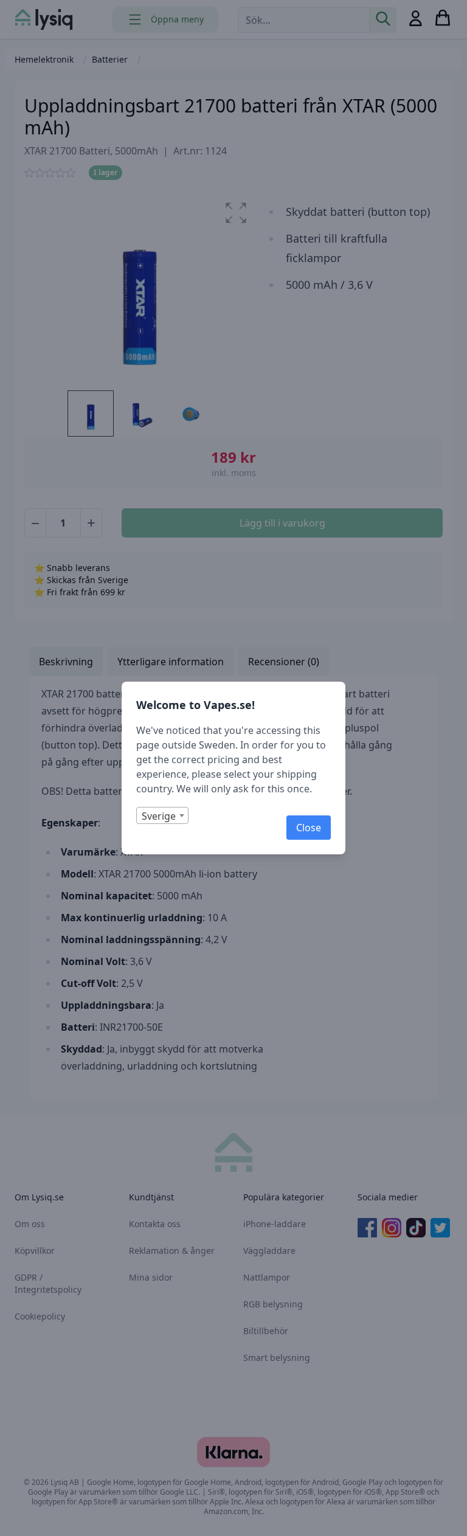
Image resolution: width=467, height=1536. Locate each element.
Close (308, 827)
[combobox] (162, 815)
